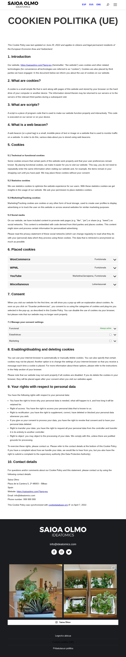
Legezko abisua (63, 635)
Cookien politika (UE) (63, 642)
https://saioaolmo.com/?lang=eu (36, 65)
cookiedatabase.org (58, 505)
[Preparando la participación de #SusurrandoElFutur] (35, 590)
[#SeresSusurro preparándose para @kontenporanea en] (90, 590)
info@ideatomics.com (63, 544)
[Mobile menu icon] (115, 5)
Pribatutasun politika (63, 648)
